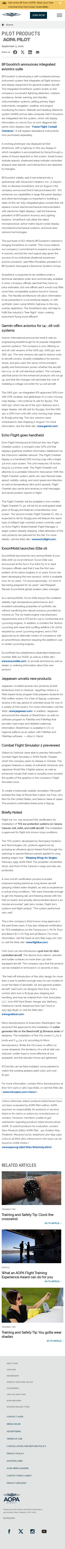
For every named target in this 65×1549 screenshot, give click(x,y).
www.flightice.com (36, 942)
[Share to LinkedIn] (30, 52)
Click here (42, 7)
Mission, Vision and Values (20, 1382)
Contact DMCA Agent (19, 1475)
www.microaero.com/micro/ (19, 1092)
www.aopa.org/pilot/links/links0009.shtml (26, 1147)
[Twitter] (21, 1532)
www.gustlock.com (13, 1014)
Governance (13, 1388)
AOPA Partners (14, 1401)
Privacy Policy (15, 1453)
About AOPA (12, 1363)
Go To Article (52, 1223)
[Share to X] (22, 52)
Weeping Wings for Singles (41, 857)
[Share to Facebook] (15, 52)
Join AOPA (11, 1370)
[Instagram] (32, 1532)
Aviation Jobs (14, 1461)
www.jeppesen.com (20, 711)
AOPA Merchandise (18, 1468)
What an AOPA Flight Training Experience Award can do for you (27, 1275)
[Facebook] (9, 1532)
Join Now (38, 15)
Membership (13, 1376)
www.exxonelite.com (14, 661)
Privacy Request (16, 1483)
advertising (14, 1431)
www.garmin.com (47, 426)
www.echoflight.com (44, 539)
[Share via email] (38, 52)
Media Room (13, 1424)
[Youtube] (44, 1532)
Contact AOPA (15, 1416)
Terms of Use (14, 1439)
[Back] (4, 24)
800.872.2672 (9, 1518)
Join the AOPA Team (16, 1394)
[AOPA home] (11, 15)
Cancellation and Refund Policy (26, 1446)
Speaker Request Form (18, 1407)
